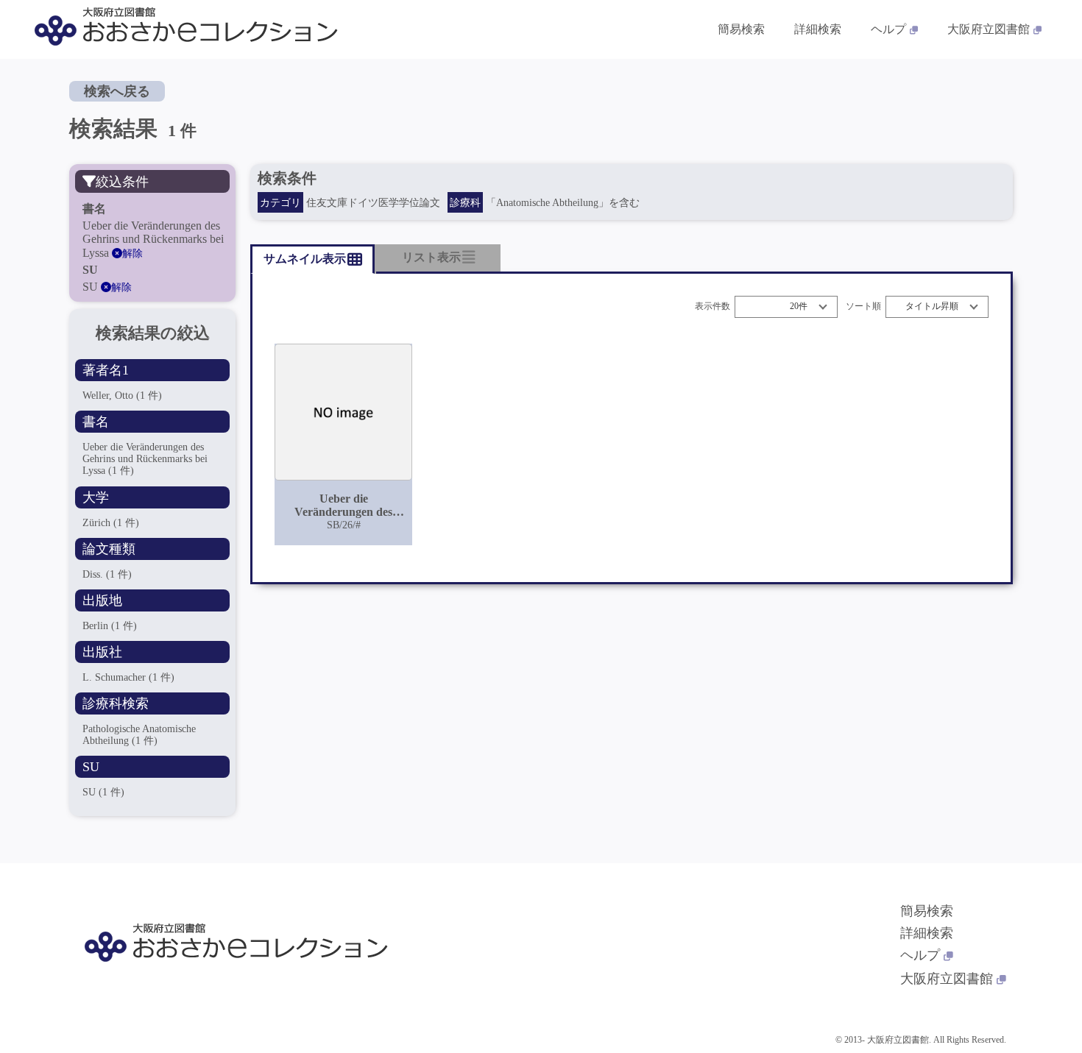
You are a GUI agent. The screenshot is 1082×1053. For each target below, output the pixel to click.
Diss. (107, 574)
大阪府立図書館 (988, 29)
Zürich (110, 522)
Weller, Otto (122, 395)
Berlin (109, 625)
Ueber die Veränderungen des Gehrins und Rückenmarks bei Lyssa (145, 459)
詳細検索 (817, 29)
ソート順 (863, 306)
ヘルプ (888, 29)
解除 (132, 253)
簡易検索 (741, 29)
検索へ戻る (117, 91)
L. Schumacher (128, 677)
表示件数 (712, 306)
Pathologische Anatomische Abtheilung (139, 734)
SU (103, 792)
